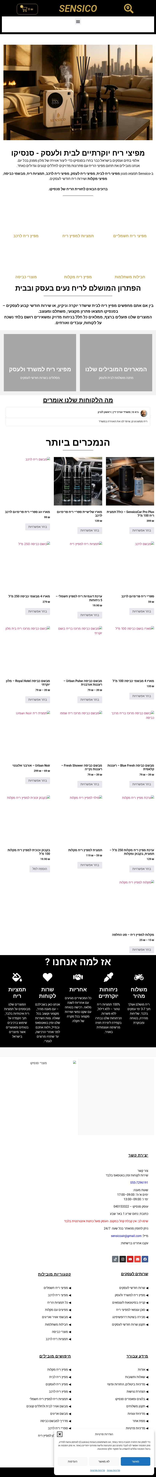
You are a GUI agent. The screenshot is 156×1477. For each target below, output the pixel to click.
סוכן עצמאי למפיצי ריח (130, 1310)
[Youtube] (130, 1259)
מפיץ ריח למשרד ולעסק (130, 1295)
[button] (60, 1434)
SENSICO (78, 8)
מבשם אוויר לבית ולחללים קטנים (47, 1406)
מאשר (135, 1461)
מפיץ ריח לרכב (58, 1391)
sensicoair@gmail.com (126, 1236)
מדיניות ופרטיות (97, 1470)
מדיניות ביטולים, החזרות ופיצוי (125, 1384)
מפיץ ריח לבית (58, 1377)
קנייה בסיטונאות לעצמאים (128, 1302)
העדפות (72, 1461)
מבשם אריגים (59, 1414)
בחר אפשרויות (141, 530)
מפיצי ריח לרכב (57, 1295)
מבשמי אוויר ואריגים (54, 1317)
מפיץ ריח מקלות (57, 1369)
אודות (140, 1369)
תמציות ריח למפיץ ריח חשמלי (49, 1399)
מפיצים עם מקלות (56, 1310)
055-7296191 (139, 1182)
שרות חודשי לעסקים (132, 1288)
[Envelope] (137, 1259)
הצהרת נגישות (135, 1391)
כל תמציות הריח (57, 1302)
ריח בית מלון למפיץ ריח (53, 1435)
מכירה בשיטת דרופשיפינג (128, 1317)
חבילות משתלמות (56, 1324)
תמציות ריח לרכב (57, 1339)
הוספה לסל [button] (40, 869)
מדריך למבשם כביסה (54, 1421)
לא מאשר (104, 1461)
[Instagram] (122, 1259)
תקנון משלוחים (135, 1406)
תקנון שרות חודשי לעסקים (128, 1324)
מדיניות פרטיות (135, 1428)
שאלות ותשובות (135, 1377)
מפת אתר (139, 1421)
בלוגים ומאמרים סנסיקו (130, 1399)
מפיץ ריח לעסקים (57, 1384)
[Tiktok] (115, 1259)
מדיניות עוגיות (113, 1470)
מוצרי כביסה (59, 1332)
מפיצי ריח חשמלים (55, 1288)
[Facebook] (145, 1259)
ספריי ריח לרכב (58, 1428)
